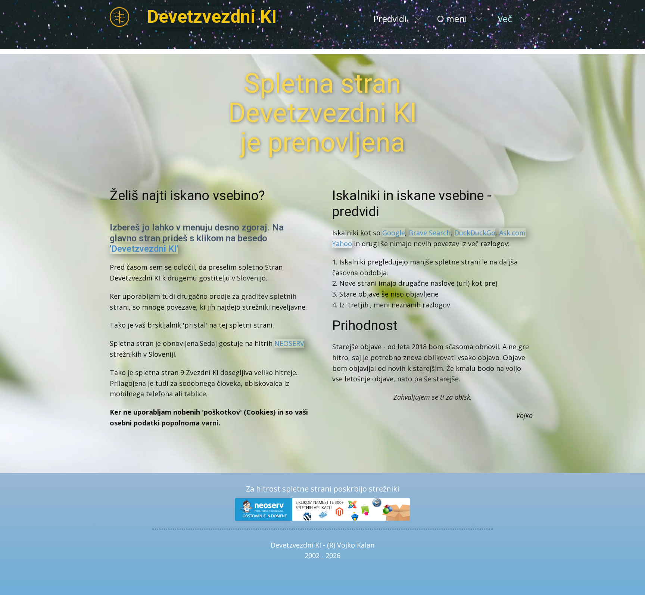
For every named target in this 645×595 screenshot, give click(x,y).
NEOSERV (289, 343)
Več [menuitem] (505, 18)
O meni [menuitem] (452, 18)
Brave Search (430, 232)
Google (393, 232)
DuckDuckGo (474, 232)
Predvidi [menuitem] (389, 18)
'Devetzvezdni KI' (144, 249)
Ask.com (512, 232)
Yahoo (342, 243)
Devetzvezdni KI (212, 16)
